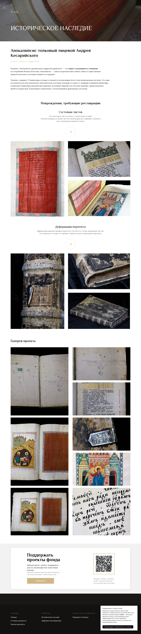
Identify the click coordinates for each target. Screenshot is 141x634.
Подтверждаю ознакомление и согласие (118, 627)
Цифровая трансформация (51, 621)
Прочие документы (18, 624)
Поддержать (40, 581)
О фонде (14, 617)
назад (16, 12)
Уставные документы (18, 621)
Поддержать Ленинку (80, 617)
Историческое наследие (50, 617)
